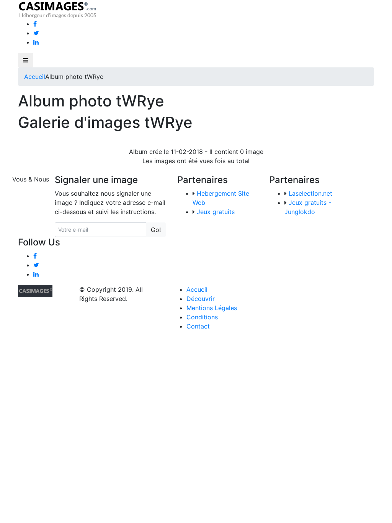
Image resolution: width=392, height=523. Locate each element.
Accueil (34, 76)
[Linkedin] (36, 42)
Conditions (202, 317)
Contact (198, 326)
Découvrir (200, 298)
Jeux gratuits (216, 212)
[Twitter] (36, 33)
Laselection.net (310, 193)
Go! (156, 230)
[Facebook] (35, 24)
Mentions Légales (211, 308)
